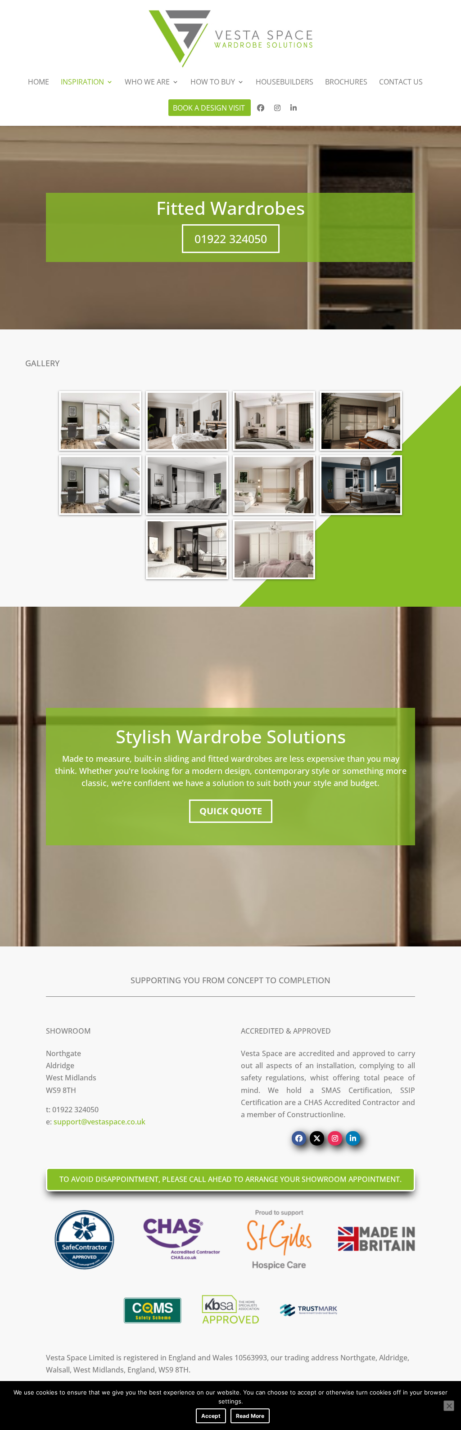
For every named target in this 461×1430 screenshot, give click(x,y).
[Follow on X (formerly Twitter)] (317, 1138)
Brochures (346, 83)
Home (38, 83)
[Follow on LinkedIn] (353, 1138)
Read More (250, 1415)
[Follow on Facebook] (299, 1138)
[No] (448, 1405)
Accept (211, 1415)
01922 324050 (230, 238)
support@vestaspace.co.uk (99, 1122)
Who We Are (147, 83)
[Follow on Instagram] (335, 1138)
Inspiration (82, 83)
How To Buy (212, 83)
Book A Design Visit (209, 109)
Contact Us (401, 83)
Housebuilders (284, 83)
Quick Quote (230, 811)
